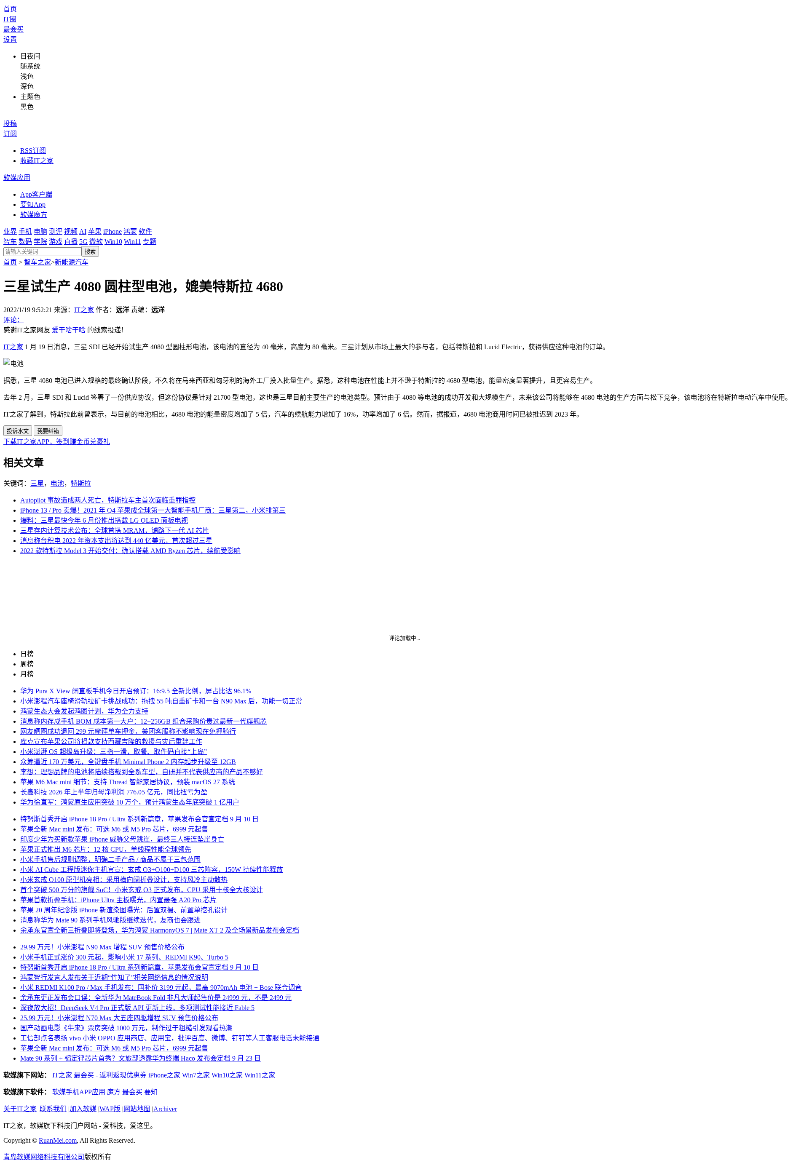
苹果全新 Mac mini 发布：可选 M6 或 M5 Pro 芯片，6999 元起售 (114, 829)
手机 (25, 231)
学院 (40, 241)
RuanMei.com (58, 1140)
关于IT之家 (20, 1108)
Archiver (165, 1108)
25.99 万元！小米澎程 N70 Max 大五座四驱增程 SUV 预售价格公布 (119, 1017)
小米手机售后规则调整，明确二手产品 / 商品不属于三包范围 (110, 859)
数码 (25, 241)
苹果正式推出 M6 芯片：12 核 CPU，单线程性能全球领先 (105, 849)
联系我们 (53, 1108)
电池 (57, 483)
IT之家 (84, 309)
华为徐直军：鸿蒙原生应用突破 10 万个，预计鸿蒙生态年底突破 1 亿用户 (129, 802)
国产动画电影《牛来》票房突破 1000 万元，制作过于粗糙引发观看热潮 (126, 1028)
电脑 (40, 231)
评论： (13, 319)
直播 (71, 241)
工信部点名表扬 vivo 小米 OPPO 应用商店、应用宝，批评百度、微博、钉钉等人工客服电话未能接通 (169, 1038)
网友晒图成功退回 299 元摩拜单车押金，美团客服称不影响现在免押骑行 (128, 731)
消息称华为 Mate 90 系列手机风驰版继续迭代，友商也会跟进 (110, 920)
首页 (10, 9)
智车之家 (37, 262)
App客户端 (36, 194)
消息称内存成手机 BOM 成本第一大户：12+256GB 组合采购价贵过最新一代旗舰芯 (143, 721)
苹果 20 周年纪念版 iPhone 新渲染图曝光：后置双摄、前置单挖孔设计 (124, 910)
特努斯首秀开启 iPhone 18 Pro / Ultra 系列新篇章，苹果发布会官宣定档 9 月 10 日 (139, 819)
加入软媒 (83, 1108)
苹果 (95, 231)
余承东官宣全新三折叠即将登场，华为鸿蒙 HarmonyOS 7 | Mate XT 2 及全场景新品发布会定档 (159, 930)
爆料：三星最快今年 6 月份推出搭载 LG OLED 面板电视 (104, 520)
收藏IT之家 (37, 160)
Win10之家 (227, 1075)
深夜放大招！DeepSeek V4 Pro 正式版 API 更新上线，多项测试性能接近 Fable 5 (137, 1007)
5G (83, 241)
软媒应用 (16, 177)
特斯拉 (81, 483)
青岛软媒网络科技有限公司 (43, 1156)
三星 (37, 483)
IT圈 (9, 19)
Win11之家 (259, 1075)
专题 (149, 241)
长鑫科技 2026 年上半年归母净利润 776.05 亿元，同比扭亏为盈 (113, 792)
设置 (10, 39)
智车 (10, 241)
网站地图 (136, 1108)
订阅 (10, 133)
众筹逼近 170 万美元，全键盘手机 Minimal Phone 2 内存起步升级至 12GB (128, 761)
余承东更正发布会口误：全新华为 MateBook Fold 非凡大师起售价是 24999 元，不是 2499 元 (156, 997)
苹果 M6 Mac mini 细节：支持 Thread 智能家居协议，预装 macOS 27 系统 (127, 782)
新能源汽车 (71, 262)
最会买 (13, 29)
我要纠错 (48, 431)
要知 (151, 1092)
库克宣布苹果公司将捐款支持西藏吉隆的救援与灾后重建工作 (111, 741)
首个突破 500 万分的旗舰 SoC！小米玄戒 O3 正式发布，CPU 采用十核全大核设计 (141, 889)
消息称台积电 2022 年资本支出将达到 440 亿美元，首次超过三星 (116, 540)
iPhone (112, 231)
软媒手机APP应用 (78, 1092)
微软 (96, 241)
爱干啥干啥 (69, 330)
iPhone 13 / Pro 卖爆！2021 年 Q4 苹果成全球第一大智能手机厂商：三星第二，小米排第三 (153, 510)
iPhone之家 (164, 1075)
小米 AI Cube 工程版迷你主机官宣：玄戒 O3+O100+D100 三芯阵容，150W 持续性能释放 (151, 869)
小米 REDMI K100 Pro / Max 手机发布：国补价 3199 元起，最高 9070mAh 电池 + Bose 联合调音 (161, 987)
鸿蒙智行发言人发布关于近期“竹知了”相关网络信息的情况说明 (114, 977)
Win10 (113, 241)
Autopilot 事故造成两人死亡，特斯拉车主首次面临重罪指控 (108, 500)
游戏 (55, 241)
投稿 (10, 123)
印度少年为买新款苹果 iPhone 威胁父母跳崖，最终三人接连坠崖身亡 (122, 839)
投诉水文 (18, 431)
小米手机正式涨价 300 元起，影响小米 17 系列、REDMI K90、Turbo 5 (124, 957)
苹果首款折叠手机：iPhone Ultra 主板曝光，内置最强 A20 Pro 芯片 (118, 899)
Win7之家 (196, 1075)
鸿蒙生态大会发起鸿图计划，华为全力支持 (84, 711)
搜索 (90, 252)
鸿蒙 (130, 231)
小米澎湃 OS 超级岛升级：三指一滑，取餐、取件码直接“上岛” (113, 751)
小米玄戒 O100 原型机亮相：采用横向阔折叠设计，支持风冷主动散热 (124, 879)
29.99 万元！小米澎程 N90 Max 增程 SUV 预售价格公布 (102, 947)
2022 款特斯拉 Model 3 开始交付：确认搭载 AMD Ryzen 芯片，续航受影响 (130, 550)
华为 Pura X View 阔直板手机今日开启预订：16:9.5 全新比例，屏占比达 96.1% (135, 691)
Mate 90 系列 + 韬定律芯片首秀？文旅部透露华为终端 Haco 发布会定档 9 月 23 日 (140, 1058)
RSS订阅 (33, 150)
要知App (33, 204)
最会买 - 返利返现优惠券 (110, 1075)
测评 (55, 231)
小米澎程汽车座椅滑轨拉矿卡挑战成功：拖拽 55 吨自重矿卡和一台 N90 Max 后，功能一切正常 (161, 701)
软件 (145, 231)
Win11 (132, 241)
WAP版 (110, 1108)
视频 (71, 231)
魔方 (114, 1092)
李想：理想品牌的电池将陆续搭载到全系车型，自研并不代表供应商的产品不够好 (141, 771)
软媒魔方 (33, 214)
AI (82, 231)
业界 (10, 231)
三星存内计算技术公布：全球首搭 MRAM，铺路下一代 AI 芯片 (114, 530)
